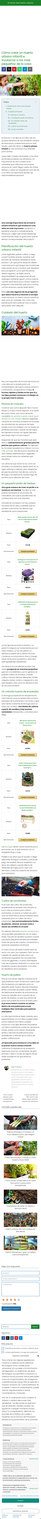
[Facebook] (4, 69)
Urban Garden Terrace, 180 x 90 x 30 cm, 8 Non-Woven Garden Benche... (28, 519)
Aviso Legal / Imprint (31, 1515)
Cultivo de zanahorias (19, 126)
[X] (9, 69)
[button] (38, 1356)
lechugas (9, 847)
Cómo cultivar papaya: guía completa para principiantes (8, 1098)
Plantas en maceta (18, 115)
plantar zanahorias (29, 931)
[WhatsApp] (19, 69)
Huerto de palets (17, 129)
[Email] (30, 69)
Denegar (20, 1506)
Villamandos (16, 1067)
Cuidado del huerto (15, 112)
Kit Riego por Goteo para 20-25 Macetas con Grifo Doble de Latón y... (28, 562)
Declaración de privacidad (17, 1515)
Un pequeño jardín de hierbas (22, 118)
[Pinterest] (14, 69)
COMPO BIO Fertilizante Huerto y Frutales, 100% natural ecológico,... (28, 604)
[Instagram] (12, 1338)
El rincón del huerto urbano (20, 3)
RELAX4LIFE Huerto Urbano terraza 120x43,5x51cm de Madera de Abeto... (27, 808)
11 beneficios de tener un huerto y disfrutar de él (21, 1348)
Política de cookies (5, 1515)
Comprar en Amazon (28, 551)
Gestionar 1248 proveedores (10, 1495)
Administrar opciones (20, 1511)
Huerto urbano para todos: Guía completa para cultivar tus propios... (27, 765)
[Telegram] (25, 69)
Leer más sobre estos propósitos (29, 1495)
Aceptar (20, 1501)
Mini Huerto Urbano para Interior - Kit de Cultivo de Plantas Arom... (27, 723)
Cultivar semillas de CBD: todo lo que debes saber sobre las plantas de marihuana (30, 1098)
